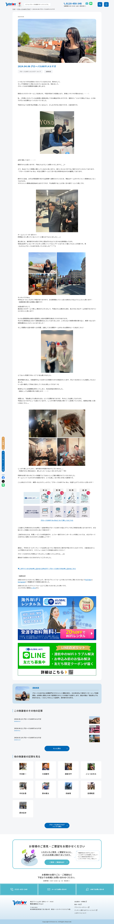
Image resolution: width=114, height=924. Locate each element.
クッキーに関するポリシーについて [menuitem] (85, 910)
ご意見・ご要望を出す (57, 862)
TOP (13, 9)
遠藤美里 (48, 71)
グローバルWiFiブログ (24, 9)
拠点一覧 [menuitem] (77, 904)
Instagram (21, 582)
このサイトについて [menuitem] (80, 913)
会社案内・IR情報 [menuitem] (79, 901)
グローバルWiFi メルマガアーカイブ (30, 71)
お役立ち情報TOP (3, 443)
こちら (33, 588)
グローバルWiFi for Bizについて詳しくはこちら (57, 520)
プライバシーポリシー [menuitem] (81, 907)
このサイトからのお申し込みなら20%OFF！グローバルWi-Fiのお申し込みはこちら (47, 568)
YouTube (88, 580)
